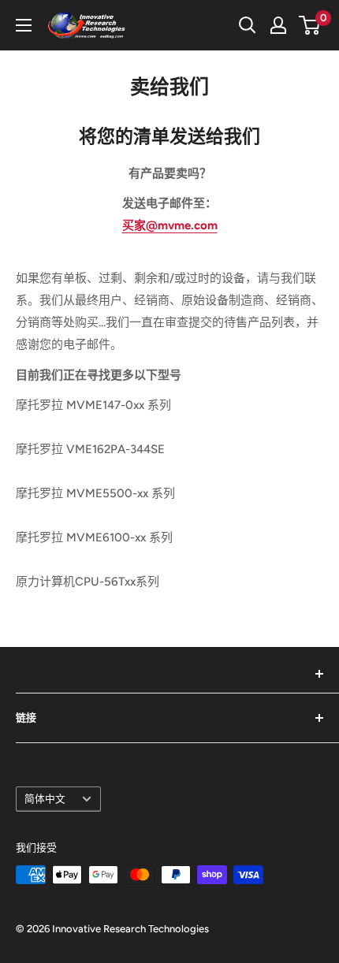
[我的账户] (278, 25)
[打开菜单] (24, 25)
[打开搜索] (247, 25)
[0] (310, 25)
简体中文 (44, 799)
